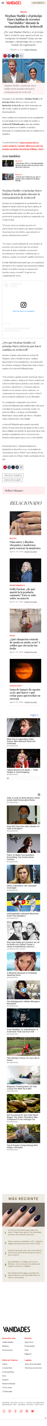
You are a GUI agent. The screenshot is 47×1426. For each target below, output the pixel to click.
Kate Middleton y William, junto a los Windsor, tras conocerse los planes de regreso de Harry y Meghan (24, 1264)
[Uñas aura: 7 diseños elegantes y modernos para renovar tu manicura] (25, 523)
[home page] (14, 3)
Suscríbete (38, 3)
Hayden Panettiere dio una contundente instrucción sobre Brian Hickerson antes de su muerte (25, 1252)
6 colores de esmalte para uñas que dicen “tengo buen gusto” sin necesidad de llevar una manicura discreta (24, 1232)
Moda (12, 636)
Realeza (23, 12)
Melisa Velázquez (31, 50)
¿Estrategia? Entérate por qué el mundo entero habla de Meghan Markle (27, 179)
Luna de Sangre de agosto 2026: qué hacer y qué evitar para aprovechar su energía (25, 694)
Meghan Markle (13, 475)
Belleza (13, 538)
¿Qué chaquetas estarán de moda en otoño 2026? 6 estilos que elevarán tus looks (25, 643)
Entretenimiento (17, 585)
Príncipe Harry (12, 480)
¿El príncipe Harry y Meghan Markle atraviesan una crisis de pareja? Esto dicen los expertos (29, 165)
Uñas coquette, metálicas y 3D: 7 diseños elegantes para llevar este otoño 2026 (25, 1242)
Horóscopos (16, 686)
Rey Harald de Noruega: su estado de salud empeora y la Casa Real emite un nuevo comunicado (24, 1275)
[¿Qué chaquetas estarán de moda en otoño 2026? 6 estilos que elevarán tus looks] (25, 620)
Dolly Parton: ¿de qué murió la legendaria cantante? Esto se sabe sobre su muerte (23, 593)
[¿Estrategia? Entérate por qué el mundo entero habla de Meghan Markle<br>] (8, 177)
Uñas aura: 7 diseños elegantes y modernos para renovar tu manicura (25, 545)
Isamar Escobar (31, 552)
